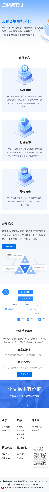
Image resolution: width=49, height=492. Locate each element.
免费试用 (9, 246)
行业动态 (21, 454)
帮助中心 (36, 430)
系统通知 (21, 458)
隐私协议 (6, 458)
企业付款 (21, 438)
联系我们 (6, 427)
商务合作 (6, 430)
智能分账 (21, 430)
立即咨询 (24, 405)
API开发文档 (37, 427)
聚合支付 (21, 427)
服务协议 (6, 454)
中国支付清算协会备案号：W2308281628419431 (25, 488)
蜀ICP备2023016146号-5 (36, 481)
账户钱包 (21, 434)
